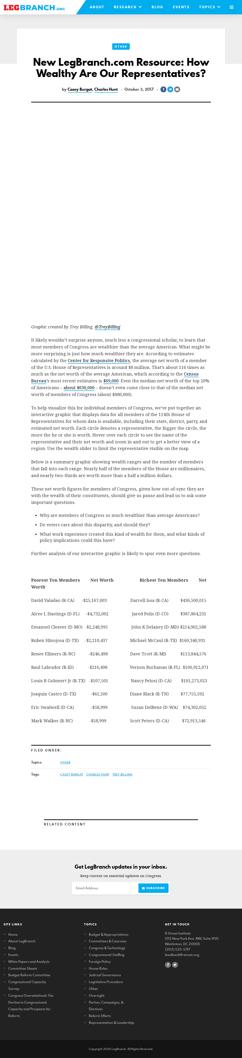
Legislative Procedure (106, 982)
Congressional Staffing (106, 954)
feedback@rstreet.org (182, 954)
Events (181, 7)
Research (126, 7)
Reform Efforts (100, 1015)
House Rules (98, 968)
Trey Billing (122, 774)
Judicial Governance (105, 975)
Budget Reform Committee (29, 975)
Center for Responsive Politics (99, 360)
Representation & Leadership (111, 1022)
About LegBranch (21, 941)
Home (13, 934)
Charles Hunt (106, 89)
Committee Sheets (22, 968)
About (97, 7)
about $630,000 (79, 387)
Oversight (96, 995)
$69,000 (111, 381)
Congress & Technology (107, 948)
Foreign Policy (100, 961)
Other (121, 47)
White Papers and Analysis (28, 961)
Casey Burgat (80, 89)
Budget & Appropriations (108, 934)
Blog (158, 7)
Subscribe (155, 888)
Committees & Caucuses (107, 941)
